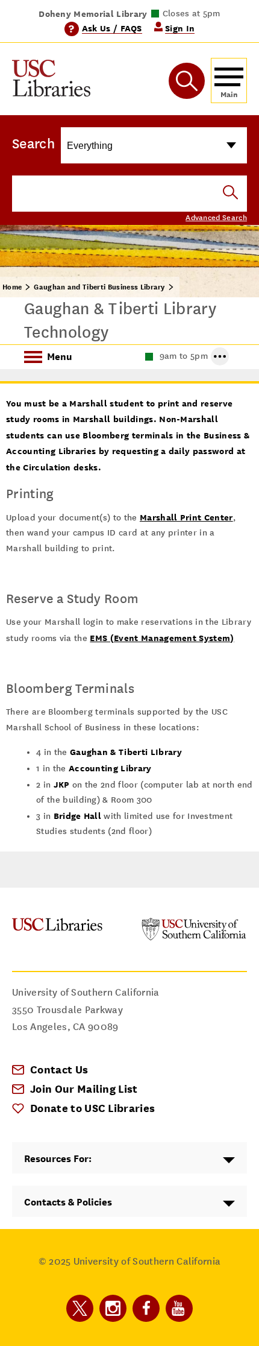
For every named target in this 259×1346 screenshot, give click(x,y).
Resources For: (58, 1158)
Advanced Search (216, 218)
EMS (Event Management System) (162, 638)
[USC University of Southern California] (194, 937)
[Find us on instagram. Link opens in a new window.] (112, 1308)
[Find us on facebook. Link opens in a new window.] (146, 1308)
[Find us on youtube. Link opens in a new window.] (179, 1308)
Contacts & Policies (68, 1202)
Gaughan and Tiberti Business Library (99, 287)
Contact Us (59, 1069)
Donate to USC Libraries (92, 1108)
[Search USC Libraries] (230, 193)
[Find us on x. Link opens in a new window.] (79, 1308)
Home (12, 287)
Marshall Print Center (186, 517)
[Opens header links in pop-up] (220, 356)
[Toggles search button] (187, 81)
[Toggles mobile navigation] (229, 80)
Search (33, 143)
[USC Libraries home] (51, 80)
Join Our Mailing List (84, 1088)
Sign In (180, 28)
